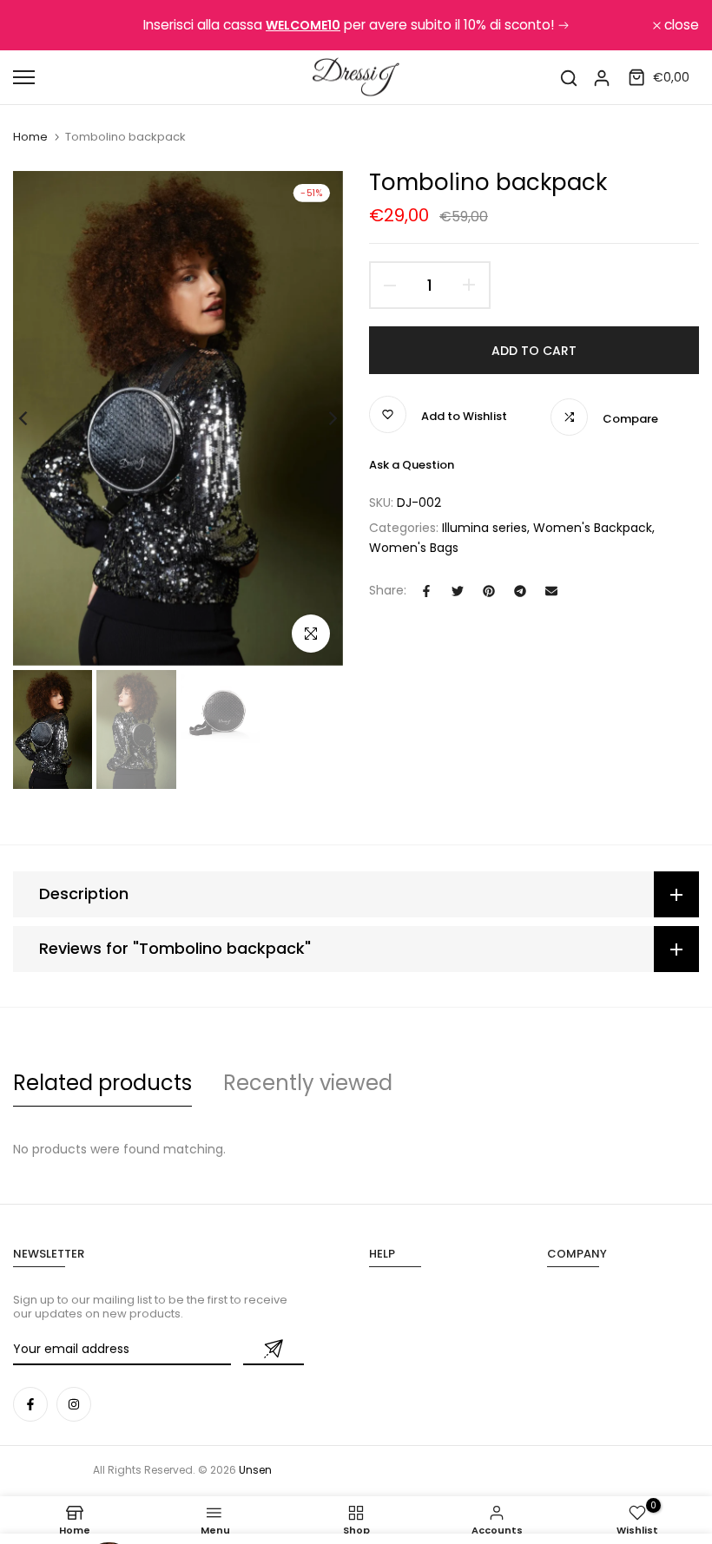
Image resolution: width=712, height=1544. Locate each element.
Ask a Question (411, 465)
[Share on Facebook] (426, 591)
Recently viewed (307, 1082)
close (40, 25)
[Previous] (36, 418)
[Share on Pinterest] (489, 591)
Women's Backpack (592, 527)
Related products (102, 1082)
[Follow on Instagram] (73, 1404)
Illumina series (484, 527)
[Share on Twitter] (458, 591)
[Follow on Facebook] (30, 1404)
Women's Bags (413, 547)
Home (30, 137)
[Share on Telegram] (520, 591)
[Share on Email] (551, 591)
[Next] (319, 418)
